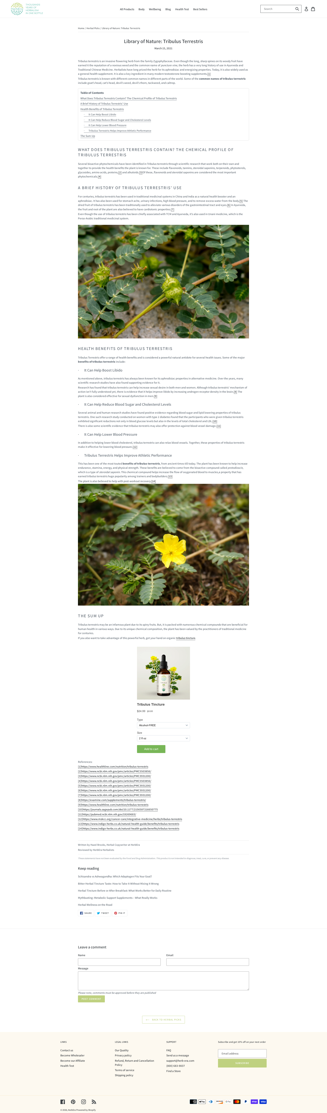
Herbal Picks (93, 28)
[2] (120, 172)
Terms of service (124, 1070)
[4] (99, 176)
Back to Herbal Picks (166, 1019)
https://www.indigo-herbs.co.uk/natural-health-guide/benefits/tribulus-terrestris (131, 824)
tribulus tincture (185, 638)
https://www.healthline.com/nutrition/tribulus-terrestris (114, 766)
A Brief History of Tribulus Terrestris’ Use (104, 103)
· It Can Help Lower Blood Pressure (105, 125)
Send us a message (177, 1055)
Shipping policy (124, 1075)
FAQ (168, 1050)
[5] (241, 201)
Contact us (66, 1050)
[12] (135, 447)
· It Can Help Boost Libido (100, 114)
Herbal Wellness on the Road (95, 904)
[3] (140, 172)
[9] (155, 396)
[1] (209, 74)
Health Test (67, 1066)
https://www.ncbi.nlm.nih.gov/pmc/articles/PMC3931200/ (116, 776)
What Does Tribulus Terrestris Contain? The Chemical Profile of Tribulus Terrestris (128, 98)
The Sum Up (87, 136)
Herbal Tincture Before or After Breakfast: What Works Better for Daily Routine (124, 890)
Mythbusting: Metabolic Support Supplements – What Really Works (117, 897)
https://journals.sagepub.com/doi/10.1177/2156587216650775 (120, 809)
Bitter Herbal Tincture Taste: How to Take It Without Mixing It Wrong (118, 883)
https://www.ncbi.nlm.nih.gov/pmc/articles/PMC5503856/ (116, 771)
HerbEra (72, 1109)
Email (169, 955)
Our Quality (121, 1050)
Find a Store (173, 1071)
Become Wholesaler (72, 1055)
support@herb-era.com (180, 1060)
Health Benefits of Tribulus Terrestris (102, 109)
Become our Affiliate (72, 1060)
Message (83, 968)
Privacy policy (123, 1055)
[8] (235, 391)
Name (81, 955)
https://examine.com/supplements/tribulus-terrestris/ (113, 800)
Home (81, 28)
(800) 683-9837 (175, 1066)
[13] (170, 476)
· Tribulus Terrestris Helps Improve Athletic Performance (117, 130)
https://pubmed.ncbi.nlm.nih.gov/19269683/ (109, 814)
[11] (218, 426)
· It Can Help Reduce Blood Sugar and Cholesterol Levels (117, 120)
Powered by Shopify (86, 1109)
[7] (172, 209)
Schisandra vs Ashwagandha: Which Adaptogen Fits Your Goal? (115, 876)
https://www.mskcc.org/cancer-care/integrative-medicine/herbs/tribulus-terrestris (132, 819)
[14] (153, 481)
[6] (228, 205)
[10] (215, 421)
